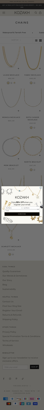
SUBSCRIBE (22, 214)
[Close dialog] (41, 188)
